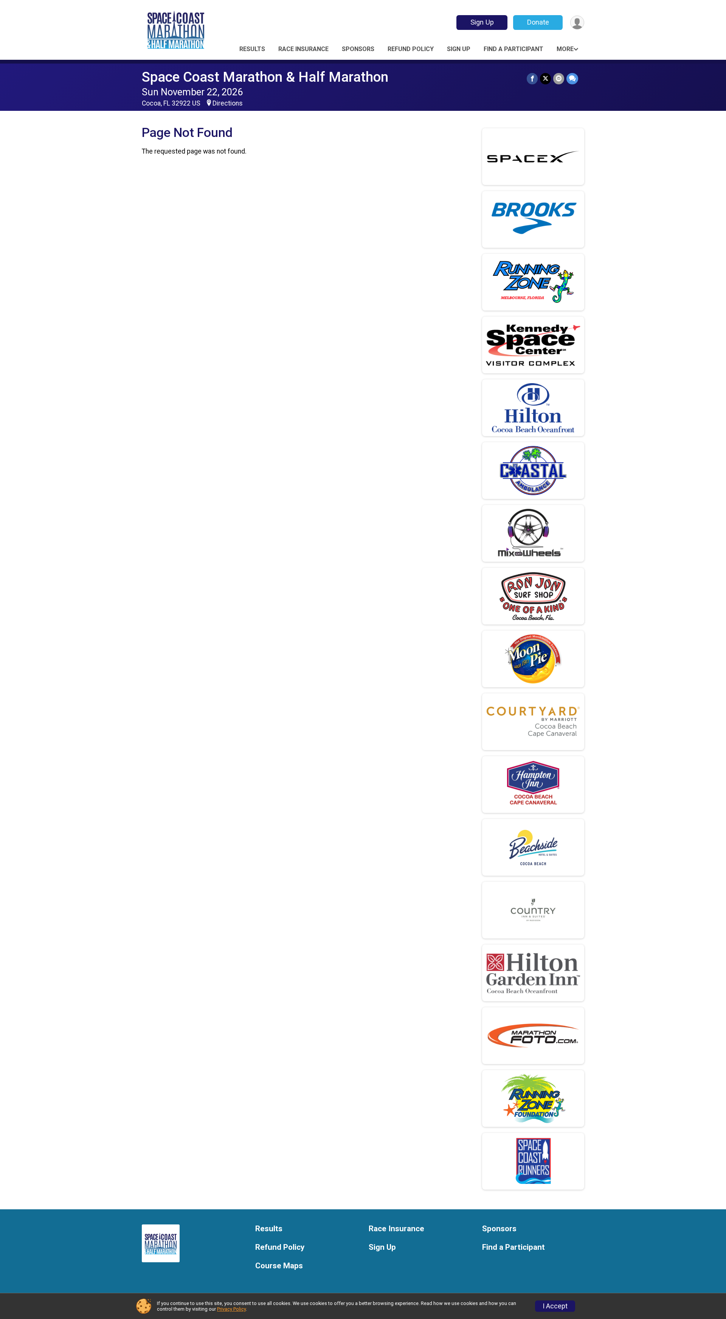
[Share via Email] (558, 78)
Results (252, 49)
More (565, 49)
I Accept (555, 1306)
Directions (228, 103)
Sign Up (482, 22)
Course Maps (279, 1266)
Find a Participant (513, 49)
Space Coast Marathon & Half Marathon (265, 77)
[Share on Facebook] (532, 78)
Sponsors (358, 49)
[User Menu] (577, 23)
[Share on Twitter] (545, 78)
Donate (538, 22)
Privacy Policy (231, 1309)
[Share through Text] (572, 78)
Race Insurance (303, 49)
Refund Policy (411, 49)
